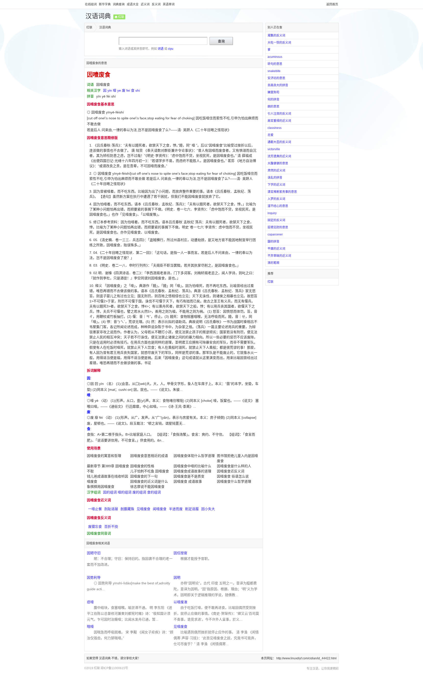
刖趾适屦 (111, 509)
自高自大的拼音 (278, 85)
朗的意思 (273, 106)
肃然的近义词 (276, 170)
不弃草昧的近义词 (279, 255)
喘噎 (90, 626)
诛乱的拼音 (275, 177)
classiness (275, 128)
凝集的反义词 (276, 35)
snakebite (274, 71)
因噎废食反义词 (99, 518)
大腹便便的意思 (278, 163)
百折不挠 (111, 526)
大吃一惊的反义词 (279, 42)
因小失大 (208, 509)
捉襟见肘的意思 (278, 227)
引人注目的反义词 (279, 113)
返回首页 (332, 4)
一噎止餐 (95, 509)
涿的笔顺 (273, 263)
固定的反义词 (276, 220)
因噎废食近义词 (99, 500)
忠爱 (270, 135)
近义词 (145, 4)
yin (109, 90)
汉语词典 (98, 16)
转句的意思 (275, 64)
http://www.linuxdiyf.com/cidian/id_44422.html (306, 658)
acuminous (275, 57)
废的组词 (139, 492)
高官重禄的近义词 (279, 121)
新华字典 (105, 4)
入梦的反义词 (276, 199)
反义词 (156, 4)
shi (137, 90)
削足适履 (192, 509)
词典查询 (119, 4)
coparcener (275, 234)
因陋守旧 (94, 553)
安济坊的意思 (276, 78)
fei (128, 90)
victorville (274, 149)
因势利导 (94, 577)
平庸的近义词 (276, 248)
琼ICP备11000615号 (114, 668)
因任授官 (180, 553)
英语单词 (169, 4)
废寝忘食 (95, 526)
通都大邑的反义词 (279, 142)
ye (119, 90)
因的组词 (110, 492)
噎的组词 (124, 492)
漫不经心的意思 (278, 206)
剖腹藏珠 (127, 509)
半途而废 (176, 509)
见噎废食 (143, 509)
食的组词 (154, 492)
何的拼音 (273, 99)
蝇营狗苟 (273, 92)
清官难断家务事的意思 (282, 192)
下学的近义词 (276, 184)
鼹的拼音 (273, 241)
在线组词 (91, 4)
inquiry (272, 213)
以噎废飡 (180, 602)
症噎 (90, 602)
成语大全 (133, 4)
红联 (121, 17)
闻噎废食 (159, 509)
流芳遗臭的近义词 (279, 156)
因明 (177, 577)
